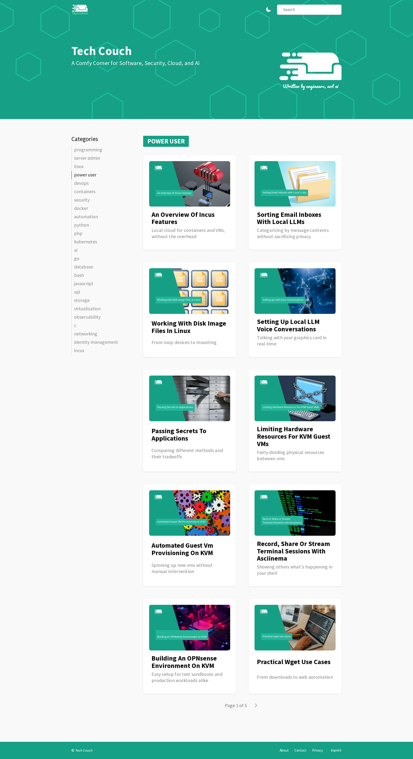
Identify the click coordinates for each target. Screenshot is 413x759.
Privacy (317, 750)
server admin (87, 158)
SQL (77, 292)
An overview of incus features (183, 218)
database (83, 267)
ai (75, 250)
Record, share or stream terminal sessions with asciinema (293, 551)
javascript (83, 283)
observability (87, 317)
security (82, 200)
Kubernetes (85, 242)
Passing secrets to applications (179, 434)
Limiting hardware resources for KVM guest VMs (293, 436)
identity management (96, 342)
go (76, 258)
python (81, 225)
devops (81, 183)
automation (86, 216)
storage (82, 300)
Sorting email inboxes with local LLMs (289, 218)
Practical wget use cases (294, 661)
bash (79, 275)
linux (79, 166)
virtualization (87, 308)
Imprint (336, 750)
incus (79, 350)
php (78, 233)
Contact (300, 750)
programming (88, 150)
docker (81, 208)
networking (85, 334)
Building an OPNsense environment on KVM (184, 662)
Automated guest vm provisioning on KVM (182, 549)
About (284, 750)
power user (85, 175)
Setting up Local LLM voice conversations (288, 325)
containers (84, 191)
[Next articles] (256, 705)
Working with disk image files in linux (189, 327)
